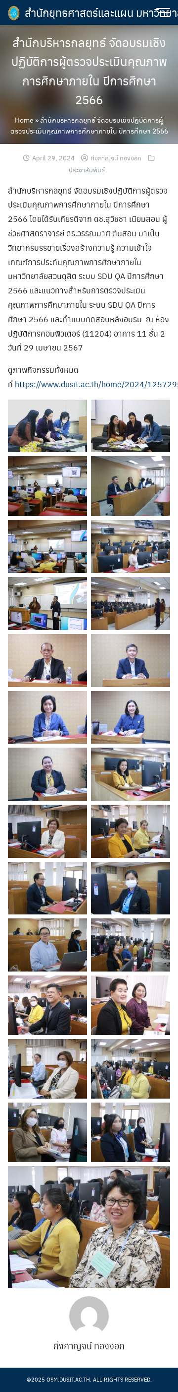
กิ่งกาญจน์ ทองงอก (115, 157)
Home (24, 120)
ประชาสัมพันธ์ (87, 169)
